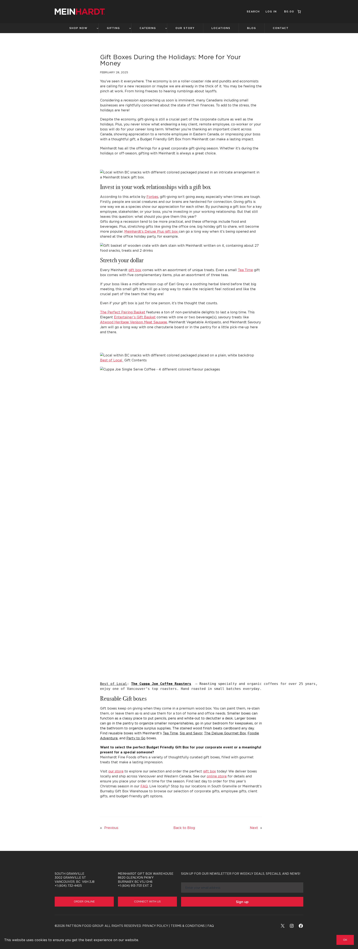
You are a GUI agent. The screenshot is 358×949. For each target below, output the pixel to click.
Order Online (84, 901)
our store (115, 771)
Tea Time (245, 270)
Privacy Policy (155, 925)
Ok (345, 939)
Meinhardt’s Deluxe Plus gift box (151, 231)
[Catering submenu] (166, 28)
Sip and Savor (191, 733)
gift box (134, 270)
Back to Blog (184, 828)
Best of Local (111, 360)
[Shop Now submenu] (98, 28)
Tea (170, 733)
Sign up (242, 902)
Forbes (152, 196)
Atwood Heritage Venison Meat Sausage (133, 322)
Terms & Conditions (188, 925)
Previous (111, 828)
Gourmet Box (225, 733)
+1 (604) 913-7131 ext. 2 (135, 885)
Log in (271, 11)
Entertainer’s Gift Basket (135, 317)
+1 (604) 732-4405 (68, 885)
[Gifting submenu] (130, 28)
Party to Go (135, 738)
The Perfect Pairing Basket (122, 312)
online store (217, 776)
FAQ (144, 786)
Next (254, 828)
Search (253, 11)
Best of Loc (113, 684)
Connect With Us (147, 901)
